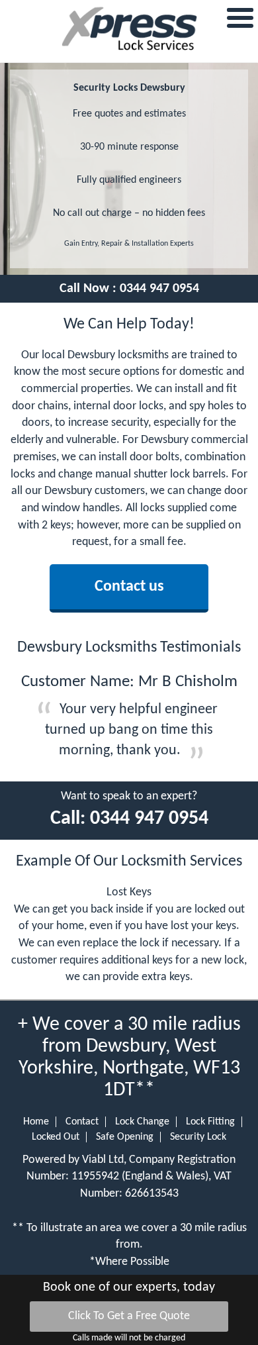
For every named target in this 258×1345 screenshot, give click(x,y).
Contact (82, 1122)
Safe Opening (124, 1137)
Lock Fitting (210, 1122)
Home (36, 1122)
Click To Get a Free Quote (129, 1316)
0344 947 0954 (159, 288)
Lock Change (142, 1122)
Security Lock (198, 1137)
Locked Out (55, 1137)
